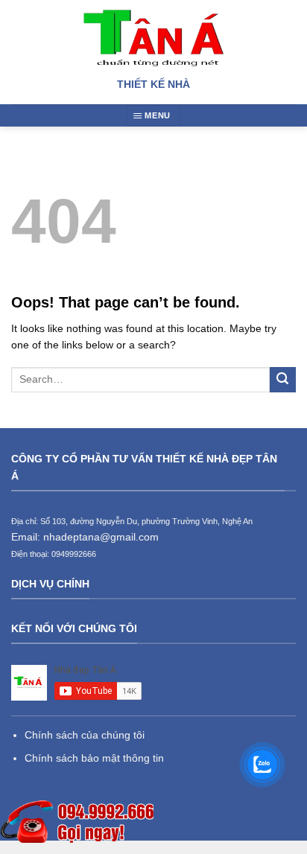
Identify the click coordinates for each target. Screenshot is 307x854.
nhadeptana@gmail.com (101, 537)
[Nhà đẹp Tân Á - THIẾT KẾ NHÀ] (153, 38)
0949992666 (73, 553)
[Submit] (283, 380)
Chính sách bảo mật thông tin (94, 758)
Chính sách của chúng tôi (85, 735)
